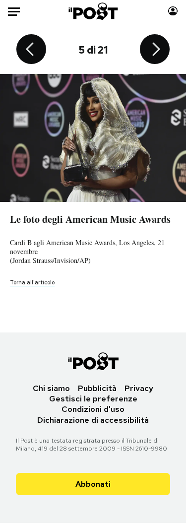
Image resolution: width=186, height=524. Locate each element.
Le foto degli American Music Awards (90, 219)
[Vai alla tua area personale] (173, 11)
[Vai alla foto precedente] (31, 50)
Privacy (138, 388)
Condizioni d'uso (93, 409)
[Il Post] (92, 11)
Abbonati (93, 484)
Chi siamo (51, 388)
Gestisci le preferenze (93, 398)
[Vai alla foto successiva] (155, 50)
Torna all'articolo (32, 282)
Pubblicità (97, 388)
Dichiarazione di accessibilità (93, 420)
